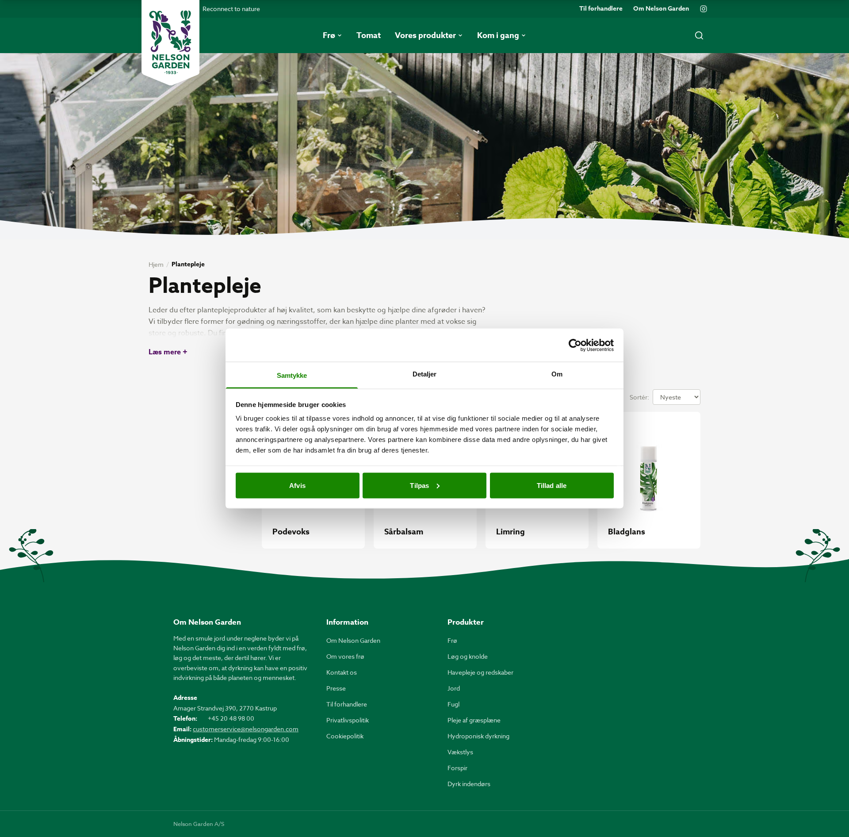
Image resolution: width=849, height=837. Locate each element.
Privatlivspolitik (347, 720)
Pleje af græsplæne (474, 720)
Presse (336, 688)
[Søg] (699, 35)
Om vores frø (345, 656)
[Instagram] (704, 9)
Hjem (156, 264)
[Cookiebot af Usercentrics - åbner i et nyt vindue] (575, 345)
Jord (453, 688)
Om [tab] (556, 374)
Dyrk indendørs (468, 783)
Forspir (457, 768)
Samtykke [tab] (292, 375)
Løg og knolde (467, 656)
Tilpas (419, 485)
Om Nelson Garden (661, 8)
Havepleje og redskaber (480, 672)
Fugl (453, 704)
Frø (452, 640)
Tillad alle (551, 485)
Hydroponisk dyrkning (478, 736)
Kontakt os (341, 672)
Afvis (297, 485)
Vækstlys (460, 752)
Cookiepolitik (344, 736)
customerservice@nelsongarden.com (245, 729)
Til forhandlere (601, 8)
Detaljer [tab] (425, 374)
